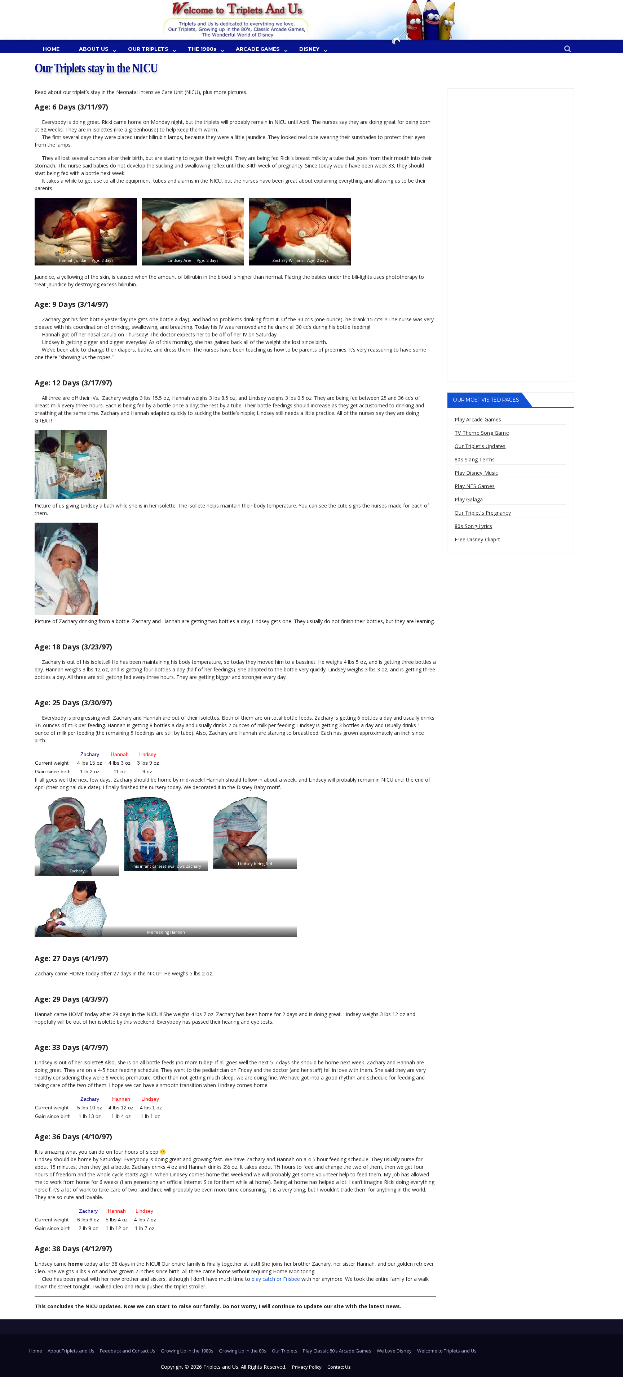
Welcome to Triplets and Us (447, 1350)
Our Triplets (284, 1350)
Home (35, 1350)
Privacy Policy (307, 1367)
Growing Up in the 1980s (187, 1350)
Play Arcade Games (478, 419)
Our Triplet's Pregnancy (483, 512)
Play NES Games (475, 486)
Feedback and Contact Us (127, 1350)
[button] (567, 49)
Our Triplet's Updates (480, 446)
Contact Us (339, 1367)
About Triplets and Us (71, 1350)
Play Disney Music (476, 472)
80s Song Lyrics (473, 526)
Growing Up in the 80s (242, 1350)
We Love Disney (394, 1350)
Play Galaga (469, 499)
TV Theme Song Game (482, 432)
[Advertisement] (510, 137)
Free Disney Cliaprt (477, 539)
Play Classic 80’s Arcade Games (337, 1350)
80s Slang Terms (475, 459)
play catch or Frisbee (276, 1278)
